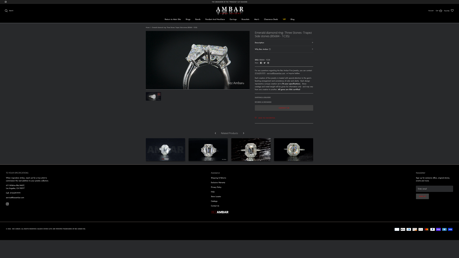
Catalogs (214, 201)
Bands (197, 19)
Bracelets (245, 19)
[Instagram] (6, 2)
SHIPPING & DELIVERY (263, 97)
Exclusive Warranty (218, 182)
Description (259, 42)
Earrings (233, 19)
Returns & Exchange (263, 102)
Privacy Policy (216, 187)
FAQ (212, 192)
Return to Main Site (173, 19)
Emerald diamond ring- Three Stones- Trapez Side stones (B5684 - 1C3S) (174, 27)
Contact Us (284, 108)
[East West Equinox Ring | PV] (250, 149)
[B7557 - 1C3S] (208, 149)
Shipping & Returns (218, 178)
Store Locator (216, 196)
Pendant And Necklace (215, 19)
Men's (256, 19)
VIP (284, 19)
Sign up (422, 196)
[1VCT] (293, 149)
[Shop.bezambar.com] (230, 10)
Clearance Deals (271, 19)
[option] (198, 60)
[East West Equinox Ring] (165, 149)
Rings (188, 19)
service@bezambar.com (276, 73)
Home (148, 27)
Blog (292, 19)
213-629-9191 (260, 73)
